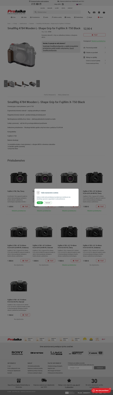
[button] (110, 389)
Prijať (39, 203)
